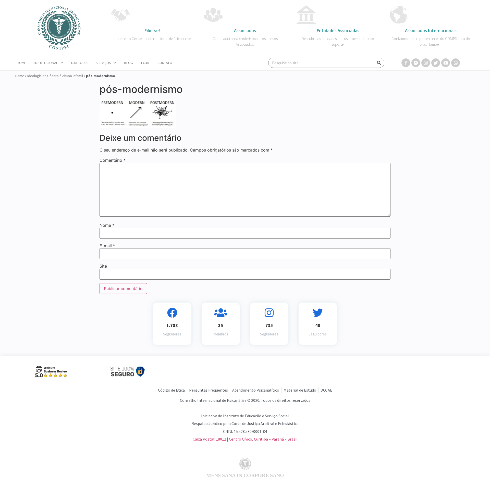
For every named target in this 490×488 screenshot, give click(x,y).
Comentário (113, 160)
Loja (145, 62)
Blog (128, 62)
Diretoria (79, 62)
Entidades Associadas (338, 30)
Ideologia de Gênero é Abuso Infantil (55, 75)
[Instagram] (425, 62)
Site (103, 266)
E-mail (107, 246)
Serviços (103, 62)
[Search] (379, 63)
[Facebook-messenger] (415, 62)
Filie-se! (152, 30)
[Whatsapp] (455, 62)
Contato (164, 62)
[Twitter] (435, 62)
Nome (107, 225)
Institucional (46, 62)
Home (21, 62)
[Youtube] (445, 62)
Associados (245, 30)
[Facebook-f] (405, 62)
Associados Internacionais (431, 30)
